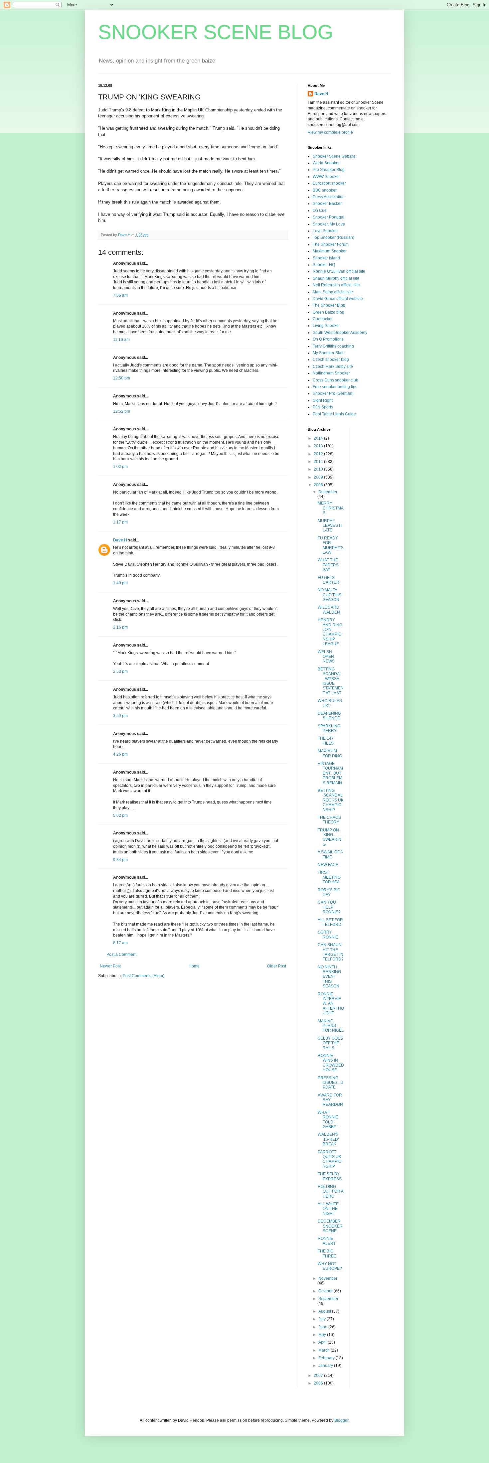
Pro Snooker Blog (329, 169)
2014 (319, 438)
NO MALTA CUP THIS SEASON (329, 595)
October (326, 1291)
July (322, 1319)
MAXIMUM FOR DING (330, 753)
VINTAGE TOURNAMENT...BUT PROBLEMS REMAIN (330, 773)
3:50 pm (120, 715)
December (327, 492)
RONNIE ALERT (327, 1240)
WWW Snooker (326, 176)
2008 (319, 485)
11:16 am (121, 339)
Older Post (276, 966)
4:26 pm (120, 754)
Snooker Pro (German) (333, 393)
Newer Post (110, 966)
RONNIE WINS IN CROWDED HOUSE (331, 1062)
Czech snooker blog (331, 359)
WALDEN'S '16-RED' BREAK (328, 1139)
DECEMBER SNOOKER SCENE (330, 1226)
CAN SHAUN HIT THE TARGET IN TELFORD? (331, 952)
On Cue (320, 210)
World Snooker (326, 163)
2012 (319, 454)
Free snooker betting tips (335, 386)
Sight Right (323, 400)
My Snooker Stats (328, 353)
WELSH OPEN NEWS (326, 657)
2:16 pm (120, 627)
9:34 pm (120, 859)
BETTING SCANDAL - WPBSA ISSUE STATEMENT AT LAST (331, 681)
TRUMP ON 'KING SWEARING (329, 837)
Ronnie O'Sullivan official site (339, 271)
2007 (319, 1375)
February (327, 1358)
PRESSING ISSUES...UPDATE (330, 1083)
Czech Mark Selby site (333, 366)
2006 (319, 1383)
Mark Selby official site (333, 292)
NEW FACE (328, 864)
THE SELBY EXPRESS (330, 1176)
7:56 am (120, 295)
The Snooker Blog (329, 305)
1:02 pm (120, 466)
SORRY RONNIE (328, 934)
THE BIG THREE (327, 1253)
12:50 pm (121, 378)
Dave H (120, 540)
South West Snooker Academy (340, 332)
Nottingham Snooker (331, 373)
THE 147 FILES (326, 740)
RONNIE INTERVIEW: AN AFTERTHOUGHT (331, 1004)
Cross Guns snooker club (335, 380)
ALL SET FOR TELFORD (330, 922)
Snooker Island (326, 258)
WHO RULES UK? (330, 703)
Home (194, 966)
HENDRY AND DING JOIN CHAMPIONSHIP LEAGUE (330, 632)
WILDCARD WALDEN (329, 609)
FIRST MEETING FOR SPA (329, 877)
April (323, 1342)
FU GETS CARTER (328, 580)
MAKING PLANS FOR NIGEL (331, 1026)
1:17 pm (120, 522)
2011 (319, 461)
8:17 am (120, 943)
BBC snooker (325, 190)
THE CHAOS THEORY (329, 819)
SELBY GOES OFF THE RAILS (330, 1043)
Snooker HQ (324, 264)
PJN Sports (323, 407)
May (322, 1334)
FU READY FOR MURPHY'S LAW (331, 545)
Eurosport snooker (329, 183)
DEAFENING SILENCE (329, 715)
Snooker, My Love (329, 224)
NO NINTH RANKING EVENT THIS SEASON (329, 977)
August (325, 1311)
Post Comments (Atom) (143, 975)
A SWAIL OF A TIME (330, 854)
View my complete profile (330, 132)
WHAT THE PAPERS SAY (328, 565)
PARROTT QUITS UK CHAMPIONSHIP (329, 1159)
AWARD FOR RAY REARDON (330, 1100)
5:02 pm (120, 815)
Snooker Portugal (328, 217)
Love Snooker (325, 230)
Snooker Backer (327, 203)
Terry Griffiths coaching (333, 346)
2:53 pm (120, 671)
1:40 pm (120, 583)
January (326, 1365)
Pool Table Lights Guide (334, 414)
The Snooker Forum (331, 244)
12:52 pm (121, 411)
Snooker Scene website (334, 156)
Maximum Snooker (330, 251)
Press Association (329, 197)
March (324, 1350)
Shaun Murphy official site (336, 278)
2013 (319, 446)
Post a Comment (121, 954)
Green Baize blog (328, 312)
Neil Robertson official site (336, 285)
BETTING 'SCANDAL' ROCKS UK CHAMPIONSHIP (331, 800)
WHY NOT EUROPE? (330, 1266)
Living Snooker (326, 325)
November (327, 1278)
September (328, 1298)
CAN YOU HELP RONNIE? (329, 907)
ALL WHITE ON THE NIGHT (328, 1209)
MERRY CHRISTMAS (331, 508)
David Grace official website (338, 298)
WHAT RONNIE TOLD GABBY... (328, 1119)
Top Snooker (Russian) (333, 237)
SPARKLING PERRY (329, 728)
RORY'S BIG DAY (329, 892)
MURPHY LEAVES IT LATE (330, 525)
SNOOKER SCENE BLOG (215, 32)
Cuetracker (323, 319)
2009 (319, 477)
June (323, 1327)
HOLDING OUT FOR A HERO (330, 1191)
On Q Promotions (328, 339)
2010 (319, 469)
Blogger (341, 1420)
